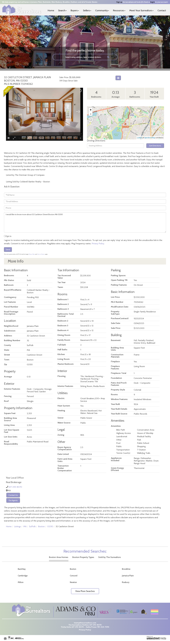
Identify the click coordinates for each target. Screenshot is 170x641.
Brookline (126, 569)
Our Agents (13, 500)
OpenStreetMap (149, 138)
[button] (108, 57)
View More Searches (85, 591)
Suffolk (32, 526)
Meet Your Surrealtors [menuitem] (140, 10)
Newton (73, 582)
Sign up (119, 2)
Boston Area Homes (58, 557)
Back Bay (22, 569)
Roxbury (125, 582)
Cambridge (23, 575)
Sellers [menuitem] (86, 10)
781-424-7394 (103, 627)
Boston (41, 526)
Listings (17, 526)
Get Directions (155, 145)
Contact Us (13, 495)
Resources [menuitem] (118, 10)
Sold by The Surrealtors (109, 557)
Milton (20, 582)
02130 (50, 526)
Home (9, 526)
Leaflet (139, 138)
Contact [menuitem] (162, 10)
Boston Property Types (83, 557)
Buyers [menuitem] (74, 10)
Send (8, 249)
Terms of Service (41, 254)
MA (25, 526)
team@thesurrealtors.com (85, 623)
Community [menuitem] (101, 10)
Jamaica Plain (128, 575)
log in (152, 2)
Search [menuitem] (61, 10)
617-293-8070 (15, 487)
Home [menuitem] (51, 10)
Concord (73, 575)
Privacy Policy (98, 243)
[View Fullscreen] (91, 120)
